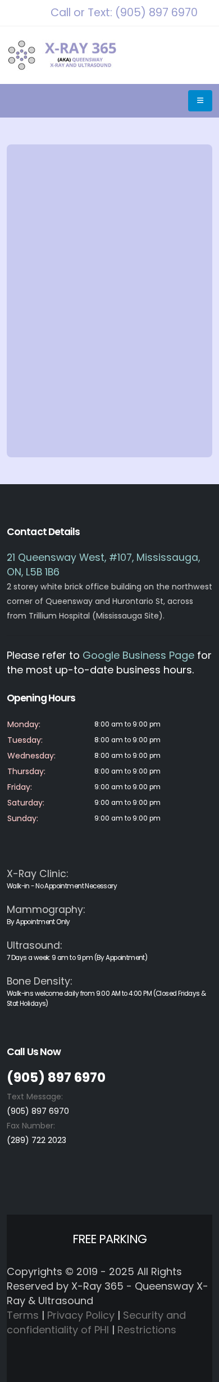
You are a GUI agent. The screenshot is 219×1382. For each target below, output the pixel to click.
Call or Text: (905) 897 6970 (124, 12)
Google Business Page (138, 655)
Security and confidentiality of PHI (96, 1322)
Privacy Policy (81, 1315)
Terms (23, 1315)
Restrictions (146, 1330)
